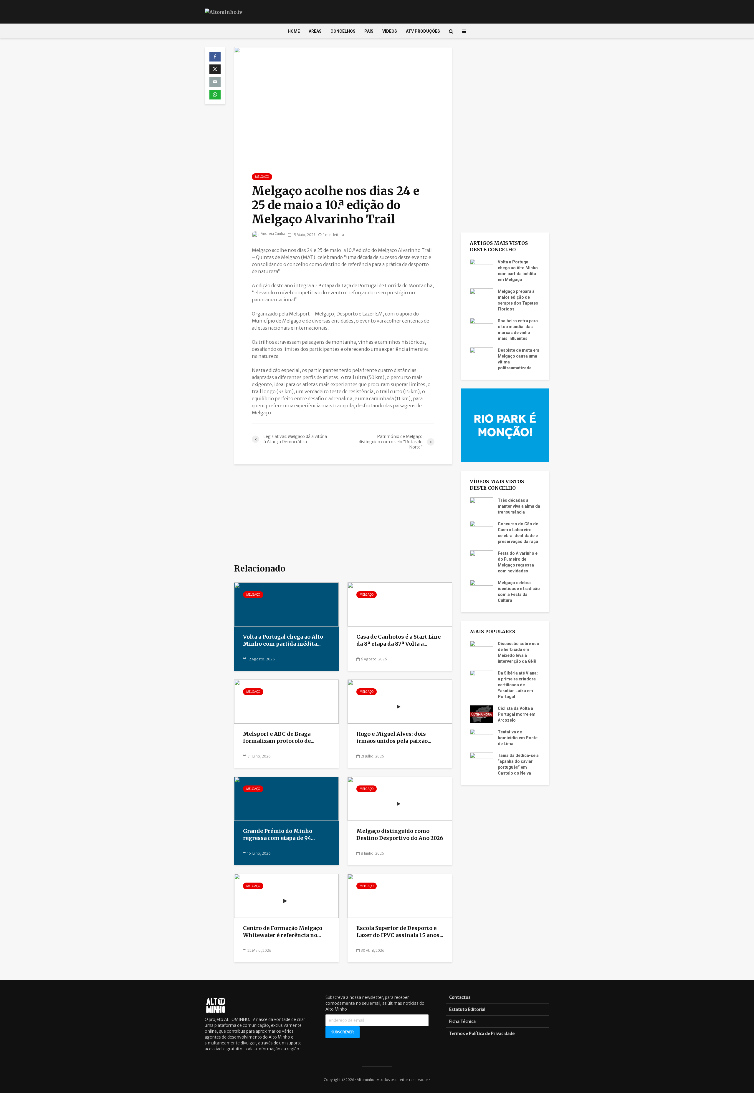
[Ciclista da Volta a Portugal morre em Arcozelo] (481, 714)
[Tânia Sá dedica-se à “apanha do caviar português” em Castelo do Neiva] (481, 761)
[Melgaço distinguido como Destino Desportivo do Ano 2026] (400, 798)
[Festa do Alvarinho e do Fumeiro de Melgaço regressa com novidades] (481, 558)
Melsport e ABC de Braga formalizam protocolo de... (279, 737)
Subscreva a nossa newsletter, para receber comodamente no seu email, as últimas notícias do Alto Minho (374, 1003)
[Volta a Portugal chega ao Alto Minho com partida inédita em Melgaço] (286, 604)
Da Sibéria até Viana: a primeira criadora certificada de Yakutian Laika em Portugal (518, 685)
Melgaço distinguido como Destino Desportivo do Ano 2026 (399, 835)
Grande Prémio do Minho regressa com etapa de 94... (279, 835)
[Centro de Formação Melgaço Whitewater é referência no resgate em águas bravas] (286, 895)
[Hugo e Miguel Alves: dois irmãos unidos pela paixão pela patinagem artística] (400, 701)
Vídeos (389, 31)
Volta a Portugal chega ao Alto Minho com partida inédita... (283, 640)
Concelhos (342, 31)
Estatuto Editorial (467, 1009)
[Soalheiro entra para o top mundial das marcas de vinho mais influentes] (481, 326)
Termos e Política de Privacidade (482, 1033)
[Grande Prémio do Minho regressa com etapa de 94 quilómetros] (286, 798)
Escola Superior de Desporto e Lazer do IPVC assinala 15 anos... (399, 932)
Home (294, 31)
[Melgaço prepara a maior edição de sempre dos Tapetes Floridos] (481, 296)
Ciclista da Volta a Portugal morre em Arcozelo (516, 714)
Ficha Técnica (462, 1021)
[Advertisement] (343, 514)
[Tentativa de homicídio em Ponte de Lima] (481, 737)
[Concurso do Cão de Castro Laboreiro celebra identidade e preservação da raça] (481, 529)
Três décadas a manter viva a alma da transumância (519, 506)
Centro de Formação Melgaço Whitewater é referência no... (282, 932)
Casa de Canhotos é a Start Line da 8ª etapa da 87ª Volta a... (398, 640)
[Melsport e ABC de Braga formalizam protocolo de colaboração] (286, 701)
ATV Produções (423, 31)
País (368, 31)
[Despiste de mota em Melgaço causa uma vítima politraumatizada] (481, 355)
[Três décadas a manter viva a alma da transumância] (481, 505)
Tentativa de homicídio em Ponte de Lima (518, 738)
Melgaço (262, 177)
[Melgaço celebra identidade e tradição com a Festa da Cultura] (481, 588)
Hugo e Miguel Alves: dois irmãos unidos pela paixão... (393, 737)
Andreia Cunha (272, 233)
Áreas (315, 31)
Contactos (459, 997)
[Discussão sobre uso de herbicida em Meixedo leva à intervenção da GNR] (481, 649)
